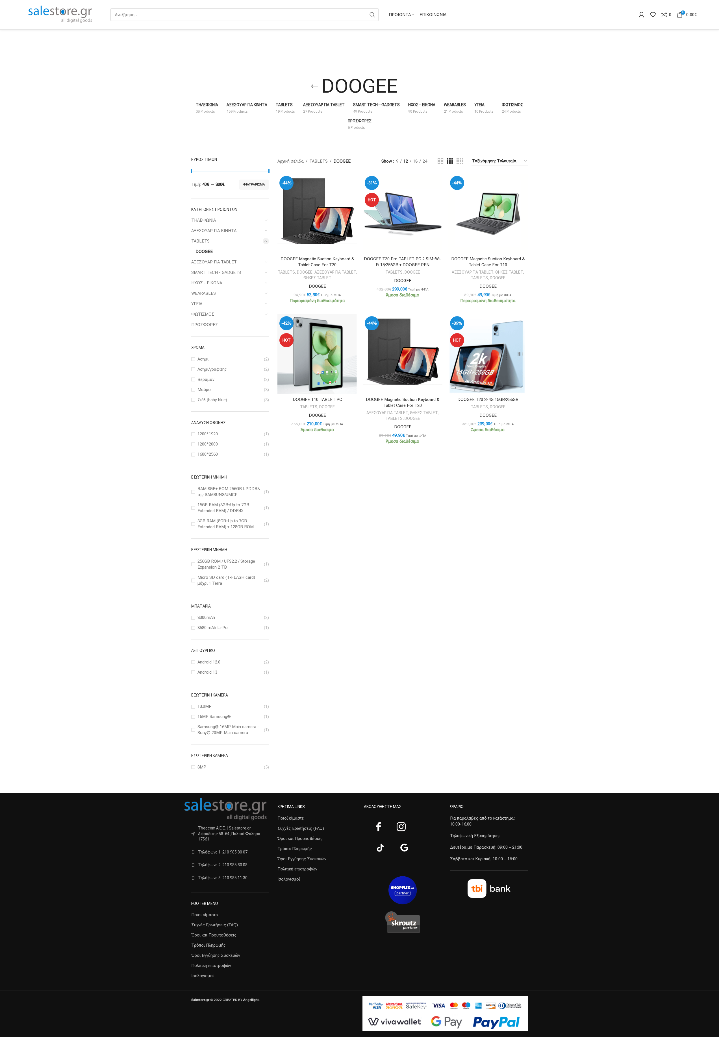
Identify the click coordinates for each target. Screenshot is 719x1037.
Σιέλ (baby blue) (212, 399)
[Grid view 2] (440, 161)
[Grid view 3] (450, 161)
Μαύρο (204, 389)
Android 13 (207, 672)
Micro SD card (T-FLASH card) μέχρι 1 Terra (226, 580)
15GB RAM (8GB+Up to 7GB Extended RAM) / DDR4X (223, 507)
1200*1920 (207, 433)
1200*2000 (207, 444)
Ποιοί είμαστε (204, 914)
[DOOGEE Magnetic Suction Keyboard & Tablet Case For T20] (402, 354)
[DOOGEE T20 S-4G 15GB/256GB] (488, 354)
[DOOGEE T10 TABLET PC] (317, 354)
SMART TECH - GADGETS (216, 272)
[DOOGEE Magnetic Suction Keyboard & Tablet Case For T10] (488, 214)
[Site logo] (60, 14)
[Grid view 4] (460, 161)
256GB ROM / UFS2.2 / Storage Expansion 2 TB (226, 564)
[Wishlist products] (653, 14)
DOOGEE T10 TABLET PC (317, 399)
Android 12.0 (208, 662)
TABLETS (200, 241)
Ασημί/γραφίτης (212, 369)
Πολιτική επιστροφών (211, 965)
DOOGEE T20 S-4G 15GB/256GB (487, 399)
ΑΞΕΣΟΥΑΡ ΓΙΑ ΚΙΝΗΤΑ (213, 230)
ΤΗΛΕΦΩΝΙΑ (203, 220)
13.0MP (204, 706)
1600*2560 (207, 454)
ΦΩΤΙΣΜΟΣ (202, 314)
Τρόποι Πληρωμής (208, 945)
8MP (201, 767)
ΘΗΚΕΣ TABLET (317, 278)
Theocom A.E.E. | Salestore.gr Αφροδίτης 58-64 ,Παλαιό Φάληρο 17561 (229, 833)
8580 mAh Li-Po (212, 627)
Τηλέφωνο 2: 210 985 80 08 (222, 865)
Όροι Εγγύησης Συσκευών (215, 955)
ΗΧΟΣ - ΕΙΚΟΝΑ (206, 282)
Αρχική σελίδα (290, 161)
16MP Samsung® (214, 716)
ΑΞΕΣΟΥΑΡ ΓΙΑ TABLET (214, 262)
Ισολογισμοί (202, 975)
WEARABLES (203, 293)
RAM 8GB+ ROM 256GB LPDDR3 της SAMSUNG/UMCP (228, 491)
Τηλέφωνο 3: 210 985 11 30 (222, 878)
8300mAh (206, 617)
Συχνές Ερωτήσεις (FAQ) (214, 924)
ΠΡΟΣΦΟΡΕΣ (204, 324)
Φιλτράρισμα (254, 184)
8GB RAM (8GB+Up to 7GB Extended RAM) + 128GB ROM (225, 523)
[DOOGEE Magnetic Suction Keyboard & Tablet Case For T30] (317, 214)
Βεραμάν (205, 379)
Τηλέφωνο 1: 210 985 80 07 (222, 852)
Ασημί (202, 359)
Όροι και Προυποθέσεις (213, 935)
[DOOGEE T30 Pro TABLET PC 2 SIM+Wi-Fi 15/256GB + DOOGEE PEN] (402, 214)
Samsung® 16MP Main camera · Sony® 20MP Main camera (228, 729)
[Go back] (314, 86)
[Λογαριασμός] (641, 14)
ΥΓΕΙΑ (196, 303)
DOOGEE (204, 251)
